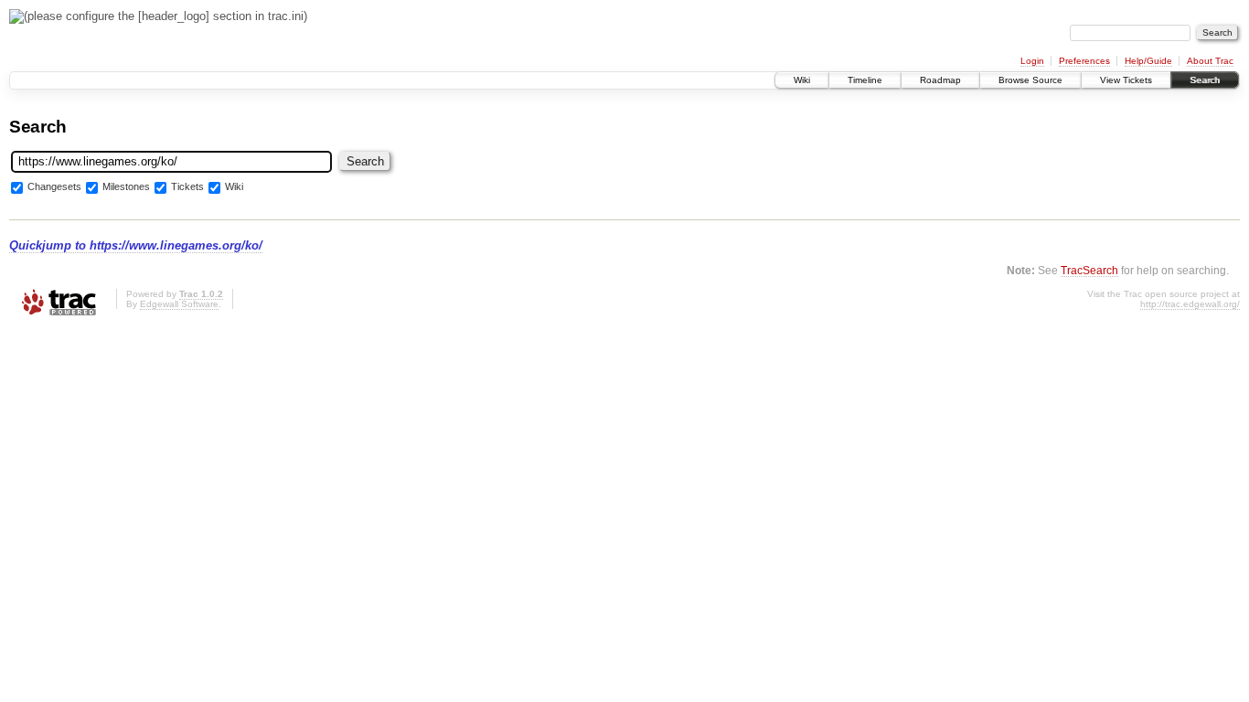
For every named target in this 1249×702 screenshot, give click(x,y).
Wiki (802, 80)
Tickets (187, 186)
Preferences (1084, 61)
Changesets (54, 186)
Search (1205, 80)
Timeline (865, 80)
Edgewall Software (179, 304)
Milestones (126, 186)
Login (1032, 61)
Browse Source (1030, 80)
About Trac (1210, 61)
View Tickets (1126, 80)
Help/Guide (1148, 61)
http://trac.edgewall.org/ (1190, 304)
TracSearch (1089, 270)
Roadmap (940, 80)
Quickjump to (135, 245)
